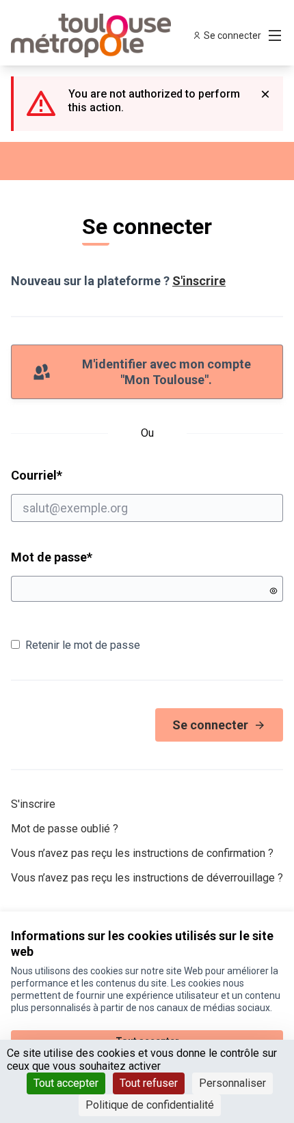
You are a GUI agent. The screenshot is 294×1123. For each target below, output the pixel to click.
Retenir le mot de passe (82, 645)
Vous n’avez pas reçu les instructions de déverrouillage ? (147, 877)
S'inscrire (199, 281)
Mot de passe (51, 557)
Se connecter (210, 725)
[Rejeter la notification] (265, 94)
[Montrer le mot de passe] (273, 591)
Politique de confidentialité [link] (149, 1104)
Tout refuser (149, 1083)
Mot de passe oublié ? (64, 828)
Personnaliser (232, 1083)
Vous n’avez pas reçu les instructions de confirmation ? (142, 853)
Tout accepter (66, 1083)
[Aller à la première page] (112, 35)
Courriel (89, 474)
